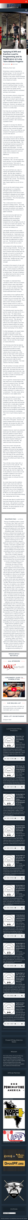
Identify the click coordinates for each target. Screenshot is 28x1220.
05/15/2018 (7, 64)
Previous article (14, 654)
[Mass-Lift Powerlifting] (14, 7)
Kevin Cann (15, 64)
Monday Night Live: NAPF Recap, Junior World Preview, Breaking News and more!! (21, 859)
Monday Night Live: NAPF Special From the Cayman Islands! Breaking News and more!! (21, 888)
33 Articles (20, 519)
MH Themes (24, 1218)
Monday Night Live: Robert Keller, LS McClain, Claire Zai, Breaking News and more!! (21, 946)
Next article (14, 655)
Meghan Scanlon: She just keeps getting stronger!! (20, 1004)
